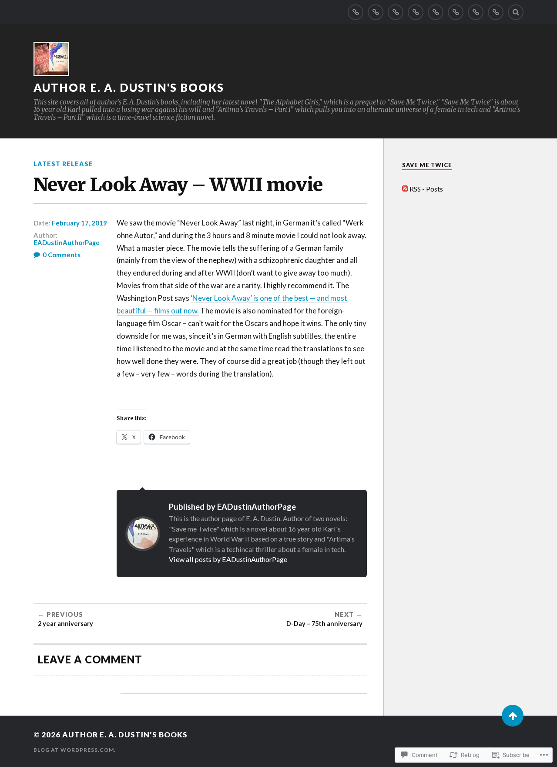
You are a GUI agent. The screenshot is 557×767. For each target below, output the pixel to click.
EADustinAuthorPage (67, 242)
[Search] (515, 12)
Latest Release (63, 164)
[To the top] (512, 716)
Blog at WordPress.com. (75, 750)
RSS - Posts (426, 189)
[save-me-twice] (355, 12)
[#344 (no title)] (395, 12)
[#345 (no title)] (435, 12)
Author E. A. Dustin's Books (129, 87)
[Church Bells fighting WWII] (375, 12)
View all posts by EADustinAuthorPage (228, 559)
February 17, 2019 (79, 223)
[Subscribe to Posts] (405, 189)
